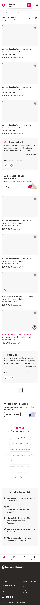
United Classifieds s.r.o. (18, 602)
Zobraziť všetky (20, 477)
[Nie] (11, 165)
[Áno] (6, 165)
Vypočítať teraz (13, 187)
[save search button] (36, 18)
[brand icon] (3, 5)
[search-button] (29, 5)
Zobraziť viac (30, 154)
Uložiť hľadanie (12, 414)
